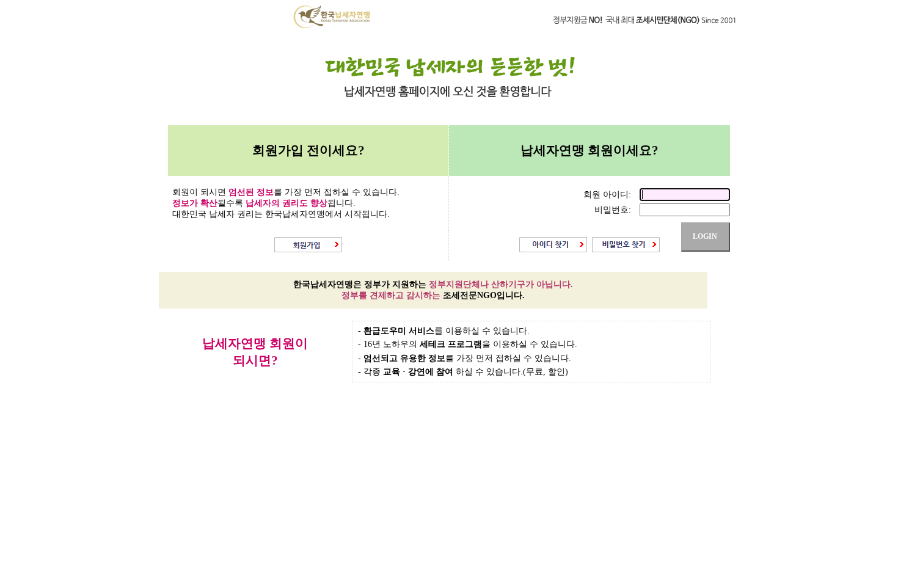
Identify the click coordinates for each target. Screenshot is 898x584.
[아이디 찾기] (553, 249)
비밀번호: (613, 209)
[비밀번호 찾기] (626, 249)
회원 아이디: (608, 194)
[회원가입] (308, 249)
